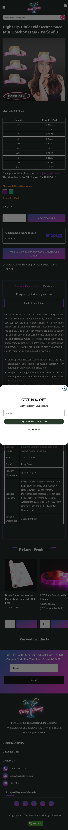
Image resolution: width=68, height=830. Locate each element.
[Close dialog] (65, 389)
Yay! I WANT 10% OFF (34, 421)
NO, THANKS (34, 430)
